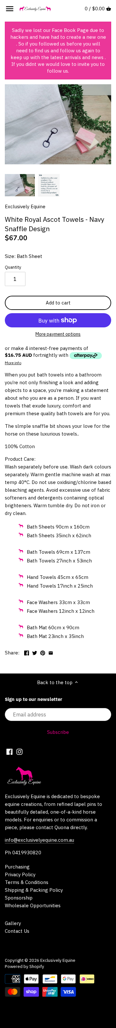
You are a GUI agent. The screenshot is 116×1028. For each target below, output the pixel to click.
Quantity (13, 267)
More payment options (58, 334)
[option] (20, 185)
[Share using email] (50, 652)
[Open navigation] (10, 9)
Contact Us (17, 931)
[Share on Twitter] (34, 652)
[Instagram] (19, 751)
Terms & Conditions (26, 882)
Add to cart (58, 303)
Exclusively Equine (25, 206)
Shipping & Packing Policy (34, 890)
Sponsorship (19, 898)
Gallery (13, 923)
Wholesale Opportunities (33, 905)
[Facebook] (9, 751)
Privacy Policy (20, 874)
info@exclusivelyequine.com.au (39, 840)
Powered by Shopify (24, 966)
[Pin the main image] (42, 652)
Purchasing (17, 867)
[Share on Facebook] (26, 652)
